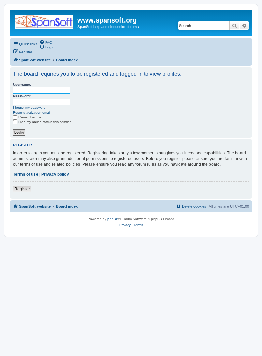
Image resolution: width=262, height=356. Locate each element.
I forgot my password (29, 107)
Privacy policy (55, 174)
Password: (22, 96)
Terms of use (25, 174)
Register (22, 189)
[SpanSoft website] (44, 20)
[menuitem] (45, 42)
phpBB (112, 219)
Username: (22, 84)
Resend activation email (31, 112)
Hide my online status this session (45, 122)
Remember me (29, 117)
